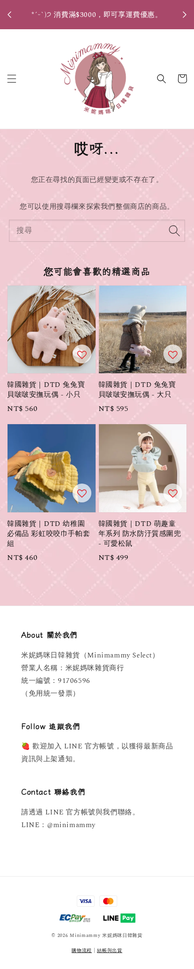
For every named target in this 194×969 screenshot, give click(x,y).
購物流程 (82, 950)
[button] (11, 78)
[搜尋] (174, 230)
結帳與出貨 (109, 950)
